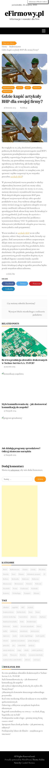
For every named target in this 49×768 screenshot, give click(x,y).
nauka (15, 636)
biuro (30, 612)
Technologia (16, 593)
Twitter (23, 283)
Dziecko (6, 574)
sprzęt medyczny (8, 650)
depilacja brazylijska (10, 621)
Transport (27, 593)
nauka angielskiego (26, 636)
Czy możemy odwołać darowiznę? (21, 303)
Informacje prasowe (33, 574)
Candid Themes (28, 762)
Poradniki (6, 588)
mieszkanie (23, 631)
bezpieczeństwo (8, 612)
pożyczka (6, 645)
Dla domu (42, 569)
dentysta (33, 617)
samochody (21, 645)
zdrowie (27, 660)
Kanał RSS (14, 666)
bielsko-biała (21, 612)
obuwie (5, 640)
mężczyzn (6, 636)
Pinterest (36, 283)
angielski (15, 607)
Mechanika (15, 579)
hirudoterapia (31, 621)
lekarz (39, 626)
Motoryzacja (7, 584)
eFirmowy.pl (24, 13)
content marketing (9, 617)
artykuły (9, 274)
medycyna (13, 631)
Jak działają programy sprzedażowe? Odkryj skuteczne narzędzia (21, 450)
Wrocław (23, 655)
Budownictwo (8, 88)
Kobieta (5, 579)
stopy (19, 650)
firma (22, 621)
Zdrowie (36, 593)
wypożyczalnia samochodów (12, 660)
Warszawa (13, 655)
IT (44, 574)
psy (14, 645)
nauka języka (40, 636)
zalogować (15, 470)
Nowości (29, 584)
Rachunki (34, 588)
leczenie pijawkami (27, 626)
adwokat (6, 607)
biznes (38, 612)
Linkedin (9, 289)
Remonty (6, 593)
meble (5, 631)
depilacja (43, 617)
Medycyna (25, 579)
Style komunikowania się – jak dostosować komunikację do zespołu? (24, 405)
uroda (5, 655)
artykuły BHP (16, 176)
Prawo (15, 588)
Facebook (9, 283)
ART (22, 607)
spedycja (31, 645)
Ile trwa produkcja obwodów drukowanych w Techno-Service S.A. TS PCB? (24, 361)
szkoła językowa (37, 650)
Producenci (7, 91)
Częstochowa (23, 617)
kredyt (15, 626)
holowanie (6, 626)
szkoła (26, 650)
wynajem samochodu (36, 655)
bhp (13, 274)
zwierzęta (37, 660)
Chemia (25, 569)
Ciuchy (19, 88)
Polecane (37, 88)
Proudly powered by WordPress (18, 759)
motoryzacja (35, 631)
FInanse (21, 574)
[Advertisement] (19, 521)
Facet (28, 88)
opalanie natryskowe (18, 640)
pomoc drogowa (33, 640)
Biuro (5, 569)
